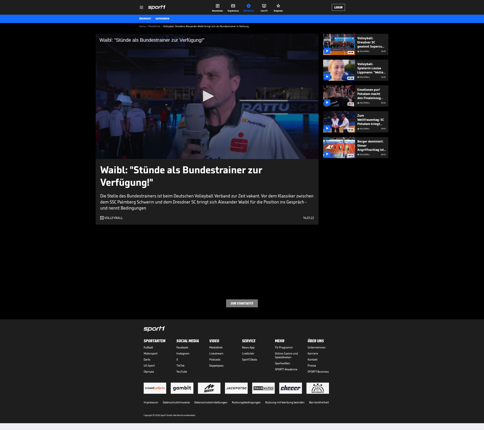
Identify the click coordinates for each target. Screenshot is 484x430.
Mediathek (216, 347)
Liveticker (248, 353)
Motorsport (150, 353)
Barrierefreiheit (319, 402)
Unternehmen (317, 347)
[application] (207, 96)
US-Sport (149, 365)
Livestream (216, 353)
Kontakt (312, 359)
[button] (207, 96)
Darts (147, 359)
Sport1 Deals (249, 359)
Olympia (149, 371)
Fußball (148, 347)
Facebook (182, 347)
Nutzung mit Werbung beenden (285, 402)
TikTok (180, 365)
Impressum (151, 402)
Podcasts (214, 359)
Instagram (182, 353)
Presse (312, 365)
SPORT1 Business (318, 371)
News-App (248, 347)
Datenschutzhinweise (176, 402)
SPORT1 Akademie (286, 369)
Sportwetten (282, 363)
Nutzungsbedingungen (246, 402)
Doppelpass (216, 365)
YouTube (181, 371)
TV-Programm (284, 347)
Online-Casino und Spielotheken (286, 355)
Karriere (313, 353)
